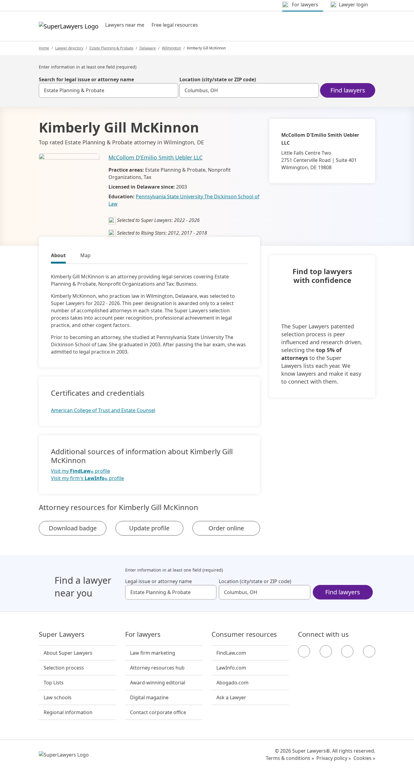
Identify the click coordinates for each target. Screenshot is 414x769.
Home (44, 48)
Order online (226, 528)
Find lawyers (347, 90)
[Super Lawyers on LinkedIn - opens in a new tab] (369, 651)
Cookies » (364, 758)
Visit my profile (80, 471)
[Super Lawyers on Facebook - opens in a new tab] (304, 651)
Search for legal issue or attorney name (86, 79)
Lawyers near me (124, 25)
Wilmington (171, 48)
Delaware (147, 48)
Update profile (149, 528)
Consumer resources (244, 634)
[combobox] (108, 90)
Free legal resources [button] (175, 25)
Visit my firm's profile (87, 478)
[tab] (58, 256)
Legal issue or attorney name (158, 581)
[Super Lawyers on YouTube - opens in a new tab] (347, 651)
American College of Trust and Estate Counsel (103, 410)
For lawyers (143, 634)
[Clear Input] (171, 90)
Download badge (73, 528)
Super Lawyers (62, 634)
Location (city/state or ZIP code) (217, 79)
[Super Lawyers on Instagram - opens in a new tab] (326, 651)
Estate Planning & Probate (111, 48)
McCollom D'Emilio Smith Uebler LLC (155, 157)
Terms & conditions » (290, 758)
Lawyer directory (69, 48)
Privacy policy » (333, 758)
